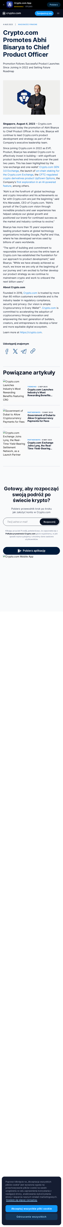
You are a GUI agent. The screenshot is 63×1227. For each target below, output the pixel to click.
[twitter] (15, 351)
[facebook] (7, 351)
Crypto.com (30, 292)
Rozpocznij (49, 522)
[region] (31, 1201)
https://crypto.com (31, 332)
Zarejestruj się (44, 13)
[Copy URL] (33, 351)
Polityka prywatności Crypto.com (20, 534)
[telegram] (24, 351)
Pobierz (54, 4)
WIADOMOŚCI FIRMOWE (27, 24)
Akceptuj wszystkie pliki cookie (31, 1208)
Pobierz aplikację (34, 550)
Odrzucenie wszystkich (31, 1216)
